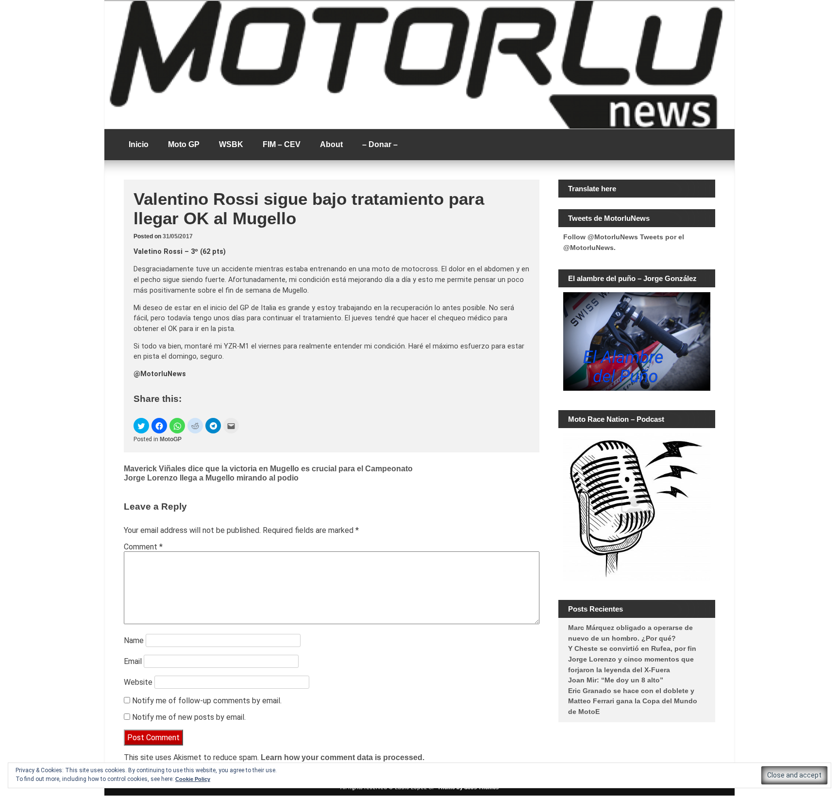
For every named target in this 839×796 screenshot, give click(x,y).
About (331, 144)
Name (134, 640)
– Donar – (380, 144)
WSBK (231, 144)
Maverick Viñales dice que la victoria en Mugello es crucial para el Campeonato (268, 468)
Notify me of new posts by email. (189, 717)
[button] (141, 425)
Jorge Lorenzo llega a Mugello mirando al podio (211, 478)
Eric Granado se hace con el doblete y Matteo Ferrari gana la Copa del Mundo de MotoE (632, 701)
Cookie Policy (192, 779)
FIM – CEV (282, 144)
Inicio (139, 144)
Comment (143, 546)
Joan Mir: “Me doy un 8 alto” (615, 680)
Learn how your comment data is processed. (342, 757)
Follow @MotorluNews (600, 237)
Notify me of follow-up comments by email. (207, 700)
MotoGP (171, 439)
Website (138, 682)
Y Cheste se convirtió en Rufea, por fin (632, 648)
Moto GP (184, 144)
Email (133, 661)
